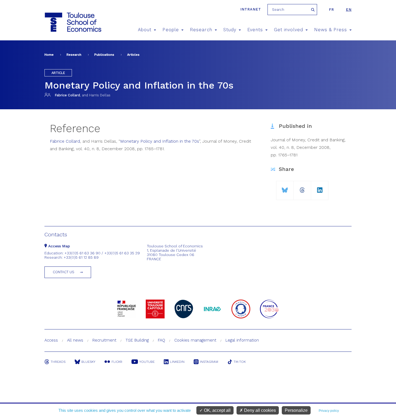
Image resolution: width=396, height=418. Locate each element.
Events (255, 29)
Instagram (209, 362)
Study (229, 29)
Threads (58, 362)
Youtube (147, 362)
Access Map (58, 246)
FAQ (161, 340)
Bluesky (88, 362)
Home (49, 55)
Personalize (296, 410)
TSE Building (137, 340)
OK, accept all (217, 410)
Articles (133, 55)
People (170, 29)
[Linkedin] (319, 188)
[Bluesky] (284, 188)
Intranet (250, 9)
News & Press (330, 29)
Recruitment (104, 340)
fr (331, 10)
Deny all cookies (259, 410)
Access (51, 340)
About (144, 29)
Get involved (288, 29)
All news (75, 340)
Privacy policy (329, 411)
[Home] (72, 22)
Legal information (242, 340)
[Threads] (302, 188)
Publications (104, 55)
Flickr (117, 362)
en (349, 10)
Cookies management (195, 340)
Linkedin (177, 362)
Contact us (63, 272)
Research (201, 29)
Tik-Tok (240, 362)
